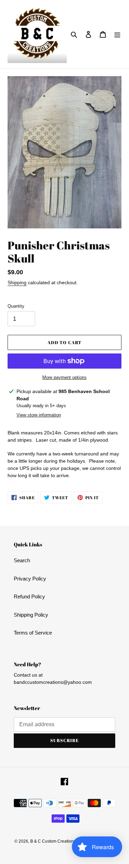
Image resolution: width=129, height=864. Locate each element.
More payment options (64, 377)
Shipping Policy (31, 615)
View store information (39, 415)
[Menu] (117, 34)
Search (22, 560)
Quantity (16, 306)
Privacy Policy (30, 579)
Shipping (17, 282)
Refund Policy (29, 596)
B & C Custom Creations (53, 841)
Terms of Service (33, 633)
